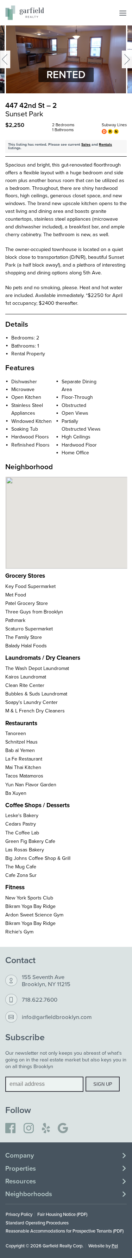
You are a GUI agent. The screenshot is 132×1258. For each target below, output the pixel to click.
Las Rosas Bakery (24, 849)
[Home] (24, 12)
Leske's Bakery (21, 815)
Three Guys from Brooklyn (34, 611)
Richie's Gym (19, 931)
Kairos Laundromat (25, 676)
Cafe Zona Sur (21, 875)
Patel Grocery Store (26, 603)
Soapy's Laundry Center (31, 702)
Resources (20, 1181)
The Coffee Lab (22, 832)
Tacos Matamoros (24, 775)
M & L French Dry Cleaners (35, 710)
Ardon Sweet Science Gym (34, 914)
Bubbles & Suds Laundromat (36, 693)
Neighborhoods (28, 1194)
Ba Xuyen (15, 793)
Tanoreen (15, 733)
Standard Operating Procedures (37, 1222)
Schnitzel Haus (21, 741)
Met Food (15, 594)
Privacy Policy (19, 1214)
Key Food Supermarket (30, 586)
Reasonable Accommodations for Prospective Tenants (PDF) (65, 1231)
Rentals (105, 144)
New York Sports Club (29, 897)
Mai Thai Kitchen (23, 767)
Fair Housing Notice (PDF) (62, 1214)
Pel (115, 1245)
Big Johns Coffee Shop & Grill (37, 858)
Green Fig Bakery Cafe (30, 841)
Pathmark (15, 620)
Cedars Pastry (20, 823)
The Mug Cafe (20, 866)
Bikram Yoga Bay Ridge (30, 906)
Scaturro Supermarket (29, 628)
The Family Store (23, 637)
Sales (85, 144)
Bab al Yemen (20, 750)
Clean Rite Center (24, 685)
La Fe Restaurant (23, 758)
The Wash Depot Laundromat (37, 668)
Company (19, 1155)
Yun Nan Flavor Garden (30, 784)
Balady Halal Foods (26, 645)
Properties (20, 1168)
